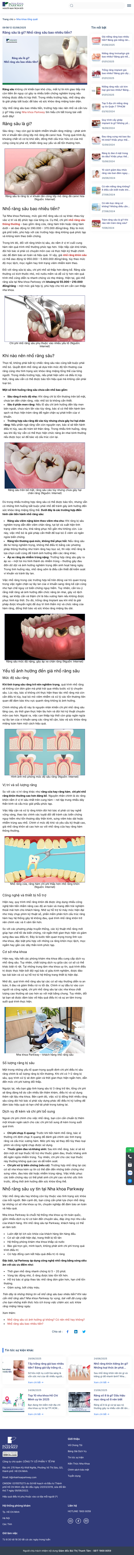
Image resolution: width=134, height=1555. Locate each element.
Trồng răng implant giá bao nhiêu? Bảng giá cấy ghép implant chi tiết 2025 (116, 72)
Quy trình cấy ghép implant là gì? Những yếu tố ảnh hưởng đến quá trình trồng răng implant (115, 121)
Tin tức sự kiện (76, 1457)
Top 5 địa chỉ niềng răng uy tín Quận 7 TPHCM (115, 105)
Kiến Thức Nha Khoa (79, 1463)
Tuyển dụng (74, 1475)
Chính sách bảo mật (78, 1469)
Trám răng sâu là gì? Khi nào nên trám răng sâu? (115, 221)
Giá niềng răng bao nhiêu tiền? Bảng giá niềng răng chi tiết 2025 (116, 38)
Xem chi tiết (34, 1382)
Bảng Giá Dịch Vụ (77, 1451)
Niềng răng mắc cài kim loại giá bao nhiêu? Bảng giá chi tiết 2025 (115, 88)
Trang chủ (7, 19)
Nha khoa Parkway (33, 112)
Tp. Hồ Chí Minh (10, 1511)
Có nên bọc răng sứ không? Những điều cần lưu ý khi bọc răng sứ (115, 205)
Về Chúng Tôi (75, 1445)
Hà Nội (6, 1518)
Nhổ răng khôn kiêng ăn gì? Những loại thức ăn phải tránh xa (111, 1367)
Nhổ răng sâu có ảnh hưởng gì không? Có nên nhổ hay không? (46, 1319)
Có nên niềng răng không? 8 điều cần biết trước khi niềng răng (116, 188)
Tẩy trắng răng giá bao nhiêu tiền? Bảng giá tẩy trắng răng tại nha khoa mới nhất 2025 (46, 1367)
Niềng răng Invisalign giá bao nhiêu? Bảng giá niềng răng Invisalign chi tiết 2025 (116, 55)
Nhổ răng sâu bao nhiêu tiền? (25, 1323)
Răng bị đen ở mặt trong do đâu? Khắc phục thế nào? (115, 155)
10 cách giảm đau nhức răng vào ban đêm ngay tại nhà (114, 171)
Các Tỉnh (7, 1524)
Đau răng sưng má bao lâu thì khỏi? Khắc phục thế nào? (116, 138)
